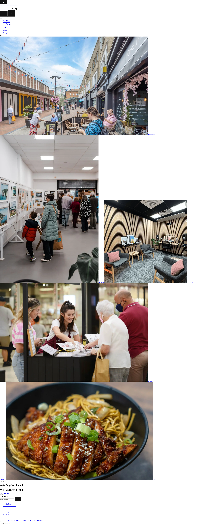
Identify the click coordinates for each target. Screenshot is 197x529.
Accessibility (6, 503)
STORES (2, 5)
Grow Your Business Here (9, 506)
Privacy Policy (6, 512)
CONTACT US (13, 5)
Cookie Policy (6, 514)
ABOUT (7, 5)
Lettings (5, 30)
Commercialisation (7, 504)
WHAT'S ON (6, 22)
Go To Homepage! (4, 493)
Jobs (4, 31)
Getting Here (6, 33)
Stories (4, 27)
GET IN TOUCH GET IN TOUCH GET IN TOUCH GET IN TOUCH (21, 520)
